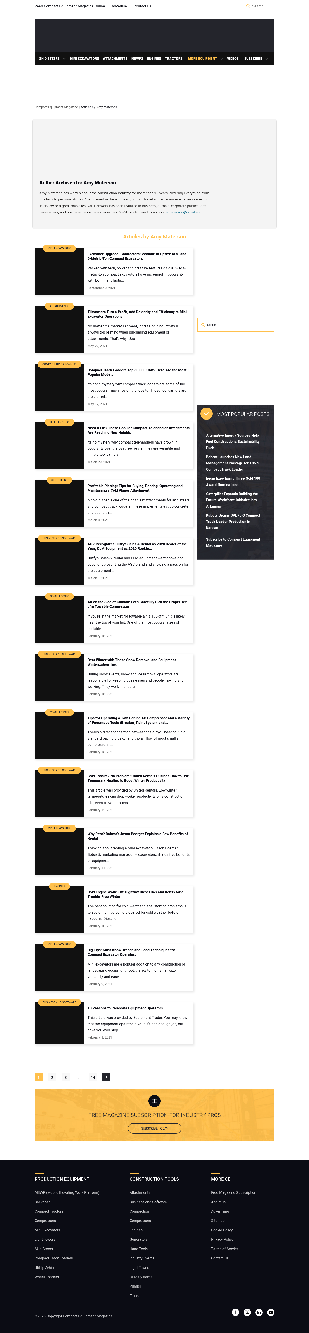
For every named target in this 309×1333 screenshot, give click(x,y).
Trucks (135, 1296)
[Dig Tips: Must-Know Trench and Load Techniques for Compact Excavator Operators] (59, 967)
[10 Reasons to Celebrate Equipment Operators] (59, 1023)
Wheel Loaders (47, 1277)
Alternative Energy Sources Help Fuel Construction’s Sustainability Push (232, 442)
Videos (233, 58)
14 (93, 1077)
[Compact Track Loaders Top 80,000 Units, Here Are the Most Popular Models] (59, 387)
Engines (154, 58)
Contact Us (142, 6)
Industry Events (142, 1258)
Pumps (135, 1286)
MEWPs (137, 58)
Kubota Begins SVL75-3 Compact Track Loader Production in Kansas (233, 522)
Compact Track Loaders (54, 1258)
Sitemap (218, 1220)
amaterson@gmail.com (184, 212)
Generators (138, 1239)
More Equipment (202, 58)
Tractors (174, 58)
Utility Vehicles (46, 1268)
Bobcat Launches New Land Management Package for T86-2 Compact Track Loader (232, 463)
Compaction (139, 1211)
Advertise (119, 6)
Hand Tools (139, 1249)
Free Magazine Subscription (233, 1192)
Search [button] (248, 6)
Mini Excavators (84, 58)
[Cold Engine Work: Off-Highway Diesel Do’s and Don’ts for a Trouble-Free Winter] (59, 909)
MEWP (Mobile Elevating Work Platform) (67, 1192)
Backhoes (42, 1202)
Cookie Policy (222, 1230)
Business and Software (148, 1202)
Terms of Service (225, 1249)
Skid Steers (49, 58)
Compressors (45, 1220)
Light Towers (45, 1239)
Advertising (220, 1211)
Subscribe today (154, 1128)
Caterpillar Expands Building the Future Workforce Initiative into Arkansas (232, 500)
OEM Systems (141, 1277)
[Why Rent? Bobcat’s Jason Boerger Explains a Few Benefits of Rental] (59, 851)
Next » (106, 1077)
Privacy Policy (222, 1239)
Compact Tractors (49, 1211)
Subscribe (253, 58)
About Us (218, 1202)
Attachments (115, 58)
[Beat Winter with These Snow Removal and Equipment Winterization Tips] (59, 677)
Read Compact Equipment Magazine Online (70, 6)
